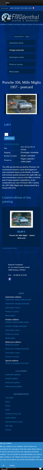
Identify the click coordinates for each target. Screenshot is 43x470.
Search (8, 430)
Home (11, 8)
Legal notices (10, 418)
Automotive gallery (12, 375)
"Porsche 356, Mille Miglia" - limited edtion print (22, 236)
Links (30, 8)
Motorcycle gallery (12, 382)
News (22, 8)
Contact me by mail (13, 414)
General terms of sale (14, 422)
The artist (17, 8)
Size (5, 148)
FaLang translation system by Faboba (9, 248)
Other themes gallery (13, 386)
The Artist (9, 398)
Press (26, 8)
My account (4, 8)
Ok (3, 465)
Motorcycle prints (12, 345)
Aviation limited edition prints (17, 322)
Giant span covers (16, 57)
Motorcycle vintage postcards (17, 349)
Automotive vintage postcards (17, 304)
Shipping (7, 152)
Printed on (7, 160)
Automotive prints (16, 43)
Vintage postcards (16, 50)
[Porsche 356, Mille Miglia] (21, 104)
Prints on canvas (16, 64)
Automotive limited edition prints (18, 300)
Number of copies (10, 156)
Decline (12, 465)
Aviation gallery (11, 379)
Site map (8, 426)
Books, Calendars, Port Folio (17, 363)
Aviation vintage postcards (16, 326)
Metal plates (14, 72)
